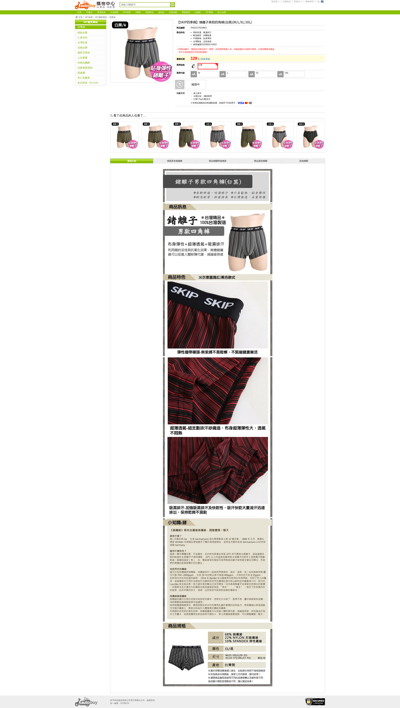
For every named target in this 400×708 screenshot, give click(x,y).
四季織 (112, 17)
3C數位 (89, 12)
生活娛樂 (114, 12)
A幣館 (138, 12)
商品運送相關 (260, 161)
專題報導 (186, 12)
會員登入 (275, 1)
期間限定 (149, 12)
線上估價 (222, 12)
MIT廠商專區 (101, 17)
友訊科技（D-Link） (89, 82)
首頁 (79, 12)
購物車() (309, 1)
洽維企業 (83, 47)
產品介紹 (131, 161)
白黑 (200, 65)
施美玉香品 (84, 52)
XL (257, 73)
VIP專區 (209, 12)
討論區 (198, 12)
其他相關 (303, 161)
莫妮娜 (81, 72)
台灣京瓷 (83, 42)
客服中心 (298, 1)
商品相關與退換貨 (217, 161)
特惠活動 (173, 12)
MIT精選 (127, 12)
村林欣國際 (84, 62)
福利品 (161, 12)
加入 (319, 1)
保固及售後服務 (174, 161)
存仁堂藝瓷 (84, 77)
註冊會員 (287, 1)
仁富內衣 (83, 37)
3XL (287, 73)
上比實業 (83, 57)
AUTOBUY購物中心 (95, 4)
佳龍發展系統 (85, 67)
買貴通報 (205, 59)
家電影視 (101, 12)
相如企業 (83, 32)
